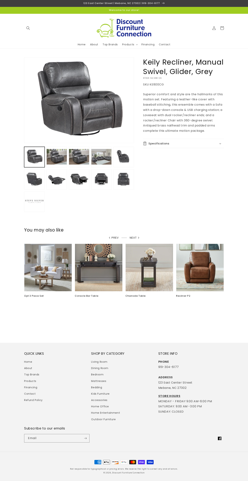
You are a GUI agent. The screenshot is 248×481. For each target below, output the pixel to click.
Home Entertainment (105, 413)
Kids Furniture (100, 394)
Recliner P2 (183, 296)
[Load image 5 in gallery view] (123, 157)
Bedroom (97, 374)
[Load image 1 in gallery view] (34, 157)
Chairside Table (135, 296)
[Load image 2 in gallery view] (56, 157)
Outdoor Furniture (103, 419)
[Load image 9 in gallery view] (101, 179)
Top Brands (31, 374)
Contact (30, 394)
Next (133, 237)
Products (30, 381)
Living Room (99, 362)
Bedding (96, 387)
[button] (28, 28)
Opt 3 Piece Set (34, 296)
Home (28, 362)
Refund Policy (33, 400)
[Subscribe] (85, 438)
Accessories (99, 400)
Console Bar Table (86, 296)
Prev (115, 237)
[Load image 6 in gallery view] (34, 179)
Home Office (100, 406)
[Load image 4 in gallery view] (101, 157)
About (28, 368)
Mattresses (98, 381)
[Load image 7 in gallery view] (56, 179)
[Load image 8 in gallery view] (79, 179)
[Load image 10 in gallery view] (123, 179)
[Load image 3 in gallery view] (79, 157)
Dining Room (99, 368)
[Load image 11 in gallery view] (34, 201)
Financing (30, 387)
